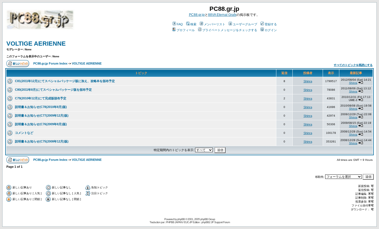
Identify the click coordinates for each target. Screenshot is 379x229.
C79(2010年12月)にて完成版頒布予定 (40, 98)
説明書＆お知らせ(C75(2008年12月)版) (42, 141)
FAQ (180, 24)
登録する (271, 24)
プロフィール (185, 30)
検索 (193, 24)
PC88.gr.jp (197, 15)
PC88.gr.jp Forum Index (50, 63)
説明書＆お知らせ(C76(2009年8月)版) (41, 124)
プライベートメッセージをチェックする (229, 30)
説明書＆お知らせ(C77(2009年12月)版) (42, 115)
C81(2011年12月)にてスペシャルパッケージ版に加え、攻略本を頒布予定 (65, 81)
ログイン (271, 30)
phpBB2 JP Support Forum (215, 222)
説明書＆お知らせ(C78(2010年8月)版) (41, 107)
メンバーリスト (214, 24)
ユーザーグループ (245, 24)
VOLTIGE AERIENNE (36, 43)
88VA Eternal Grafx (222, 15)
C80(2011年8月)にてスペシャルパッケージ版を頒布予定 (53, 89)
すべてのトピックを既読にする (353, 65)
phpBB (181, 219)
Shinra (308, 81)
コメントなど (24, 132)
